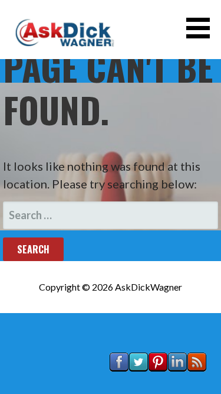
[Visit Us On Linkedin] (177, 382)
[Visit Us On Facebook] (118, 382)
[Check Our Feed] (196, 382)
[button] (202, 28)
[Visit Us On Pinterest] (157, 382)
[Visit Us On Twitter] (138, 382)
